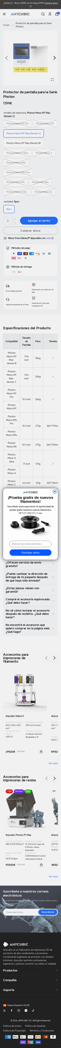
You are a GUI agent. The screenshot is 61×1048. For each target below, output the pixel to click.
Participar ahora (31, 552)
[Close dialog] (55, 491)
